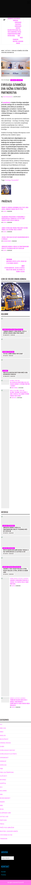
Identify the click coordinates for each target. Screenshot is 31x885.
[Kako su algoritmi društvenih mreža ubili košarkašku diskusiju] (15, 369)
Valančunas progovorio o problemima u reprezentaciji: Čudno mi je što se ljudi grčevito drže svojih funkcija (13, 218)
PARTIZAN (10, 32)
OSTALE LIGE (4, 816)
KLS (1, 787)
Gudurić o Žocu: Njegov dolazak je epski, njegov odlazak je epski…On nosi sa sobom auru (15, 570)
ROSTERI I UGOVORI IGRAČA (18, 42)
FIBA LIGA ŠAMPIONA (7, 772)
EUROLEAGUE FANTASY (18, 27)
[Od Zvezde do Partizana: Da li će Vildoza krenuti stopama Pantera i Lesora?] (5, 382)
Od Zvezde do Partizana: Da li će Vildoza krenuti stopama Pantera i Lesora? (20, 384)
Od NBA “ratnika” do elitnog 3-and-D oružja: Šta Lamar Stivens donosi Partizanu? (19, 394)
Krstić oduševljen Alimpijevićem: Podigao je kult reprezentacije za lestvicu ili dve (16, 551)
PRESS (18, 18)
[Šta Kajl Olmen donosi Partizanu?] (15, 348)
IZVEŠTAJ (13, 30)
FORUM (9, 18)
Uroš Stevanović (8, 96)
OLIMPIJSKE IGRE (5, 813)
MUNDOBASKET (5, 798)
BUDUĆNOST (4, 739)
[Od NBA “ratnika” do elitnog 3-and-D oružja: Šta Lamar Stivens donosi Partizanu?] (5, 448)
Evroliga (8, 180)
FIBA (14, 36)
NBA (19, 36)
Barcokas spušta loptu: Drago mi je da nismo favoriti (16, 261)
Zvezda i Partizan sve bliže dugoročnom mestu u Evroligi (15, 238)
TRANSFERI (15, 39)
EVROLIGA (15, 20)
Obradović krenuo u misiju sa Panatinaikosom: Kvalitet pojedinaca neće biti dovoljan (15, 247)
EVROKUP (13, 34)
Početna (3, 875)
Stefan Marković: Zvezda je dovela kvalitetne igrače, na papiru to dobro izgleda (14, 269)
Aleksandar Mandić (7, 241)
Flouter (4, 211)
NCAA (21, 38)
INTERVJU (10, 36)
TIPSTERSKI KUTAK (6, 835)
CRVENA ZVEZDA (17, 32)
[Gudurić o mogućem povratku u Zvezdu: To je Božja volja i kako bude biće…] (5, 637)
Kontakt (3, 871)
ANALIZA (12, 390)
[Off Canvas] (4, 20)
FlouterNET (15, 180)
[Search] (26, 20)
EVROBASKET (4, 757)
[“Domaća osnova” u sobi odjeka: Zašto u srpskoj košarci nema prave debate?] (15, 328)
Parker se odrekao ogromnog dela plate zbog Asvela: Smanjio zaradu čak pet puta (15, 208)
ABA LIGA (18, 30)
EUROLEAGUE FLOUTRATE (18, 23)
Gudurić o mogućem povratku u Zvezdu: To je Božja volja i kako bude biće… (19, 582)
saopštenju (6, 102)
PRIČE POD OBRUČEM (7, 827)
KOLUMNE (18, 34)
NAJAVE (9, 30)
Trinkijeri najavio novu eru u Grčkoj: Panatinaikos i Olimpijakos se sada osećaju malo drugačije (20, 702)
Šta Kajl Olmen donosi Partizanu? (13, 354)
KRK (1, 794)
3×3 (1, 724)
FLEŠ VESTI (14, 18)
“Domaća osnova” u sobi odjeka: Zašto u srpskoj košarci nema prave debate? (15, 332)
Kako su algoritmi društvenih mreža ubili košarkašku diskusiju (15, 373)
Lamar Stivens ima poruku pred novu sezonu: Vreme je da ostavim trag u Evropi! (15, 229)
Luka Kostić (7, 335)
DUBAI (9, 34)
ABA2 (1, 732)
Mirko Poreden (14, 387)
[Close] (28, 2)
